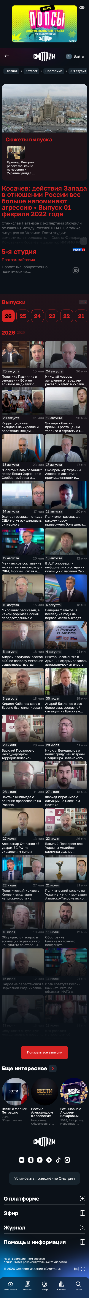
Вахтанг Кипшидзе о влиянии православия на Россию (21, 801)
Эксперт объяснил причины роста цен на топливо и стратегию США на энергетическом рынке (66, 429)
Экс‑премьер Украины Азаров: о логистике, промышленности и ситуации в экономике (63, 475)
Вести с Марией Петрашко (14, 1110)
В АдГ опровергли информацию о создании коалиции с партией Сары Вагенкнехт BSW (65, 569)
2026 (21, 332)
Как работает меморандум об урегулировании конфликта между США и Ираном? (65, 1038)
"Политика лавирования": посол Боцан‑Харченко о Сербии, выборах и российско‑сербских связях (22, 477)
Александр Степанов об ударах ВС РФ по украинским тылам (21, 847)
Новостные (12, 267)
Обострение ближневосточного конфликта (60, 941)
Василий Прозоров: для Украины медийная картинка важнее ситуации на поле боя (64, 849)
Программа (53, 71)
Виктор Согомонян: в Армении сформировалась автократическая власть (66, 661)
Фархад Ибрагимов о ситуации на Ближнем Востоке (62, 801)
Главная (11, 71)
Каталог (31, 71)
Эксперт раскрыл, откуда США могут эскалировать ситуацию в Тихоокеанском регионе (22, 522)
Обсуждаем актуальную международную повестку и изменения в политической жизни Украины (22, 1038)
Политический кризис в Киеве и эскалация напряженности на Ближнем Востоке (20, 896)
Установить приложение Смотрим (44, 1178)
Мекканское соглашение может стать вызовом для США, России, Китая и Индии (22, 569)
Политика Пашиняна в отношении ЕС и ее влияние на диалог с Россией (19, 382)
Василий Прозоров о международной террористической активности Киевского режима (20, 758)
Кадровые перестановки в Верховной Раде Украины (22, 986)
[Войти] (69, 56)
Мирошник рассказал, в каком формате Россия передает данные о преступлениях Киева (21, 615)
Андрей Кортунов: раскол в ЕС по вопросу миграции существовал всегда (22, 661)
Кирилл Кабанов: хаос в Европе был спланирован (22, 705)
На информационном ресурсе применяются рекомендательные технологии (35, 1260)
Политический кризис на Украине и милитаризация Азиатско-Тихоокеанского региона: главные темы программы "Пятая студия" (66, 900)
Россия (28, 259)
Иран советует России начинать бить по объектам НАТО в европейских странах (62, 989)
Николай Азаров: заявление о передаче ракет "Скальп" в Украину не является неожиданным (65, 384)
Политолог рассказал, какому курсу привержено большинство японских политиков (66, 522)
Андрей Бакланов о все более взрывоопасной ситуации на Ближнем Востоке (63, 709)
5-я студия (78, 71)
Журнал (14, 1227)
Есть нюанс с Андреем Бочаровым (70, 1112)
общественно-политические (25, 269)
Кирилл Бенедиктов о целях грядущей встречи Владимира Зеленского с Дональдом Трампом (65, 756)
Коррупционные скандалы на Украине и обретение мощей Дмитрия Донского (20, 429)
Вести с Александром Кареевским (42, 1112)
